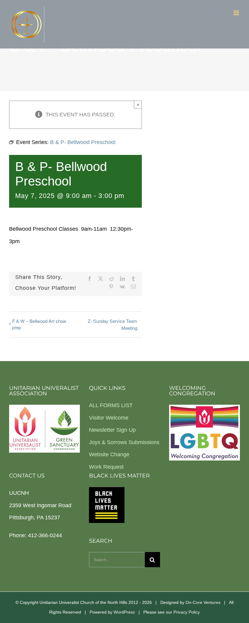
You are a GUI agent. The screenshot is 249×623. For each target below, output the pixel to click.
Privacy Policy (186, 612)
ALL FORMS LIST (111, 405)
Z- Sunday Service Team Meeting (112, 324)
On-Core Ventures (203, 602)
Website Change (109, 454)
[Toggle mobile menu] (237, 13)
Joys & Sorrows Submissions (124, 442)
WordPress (124, 612)
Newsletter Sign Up (112, 430)
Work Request (106, 467)
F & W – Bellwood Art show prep (39, 324)
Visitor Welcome (108, 418)
